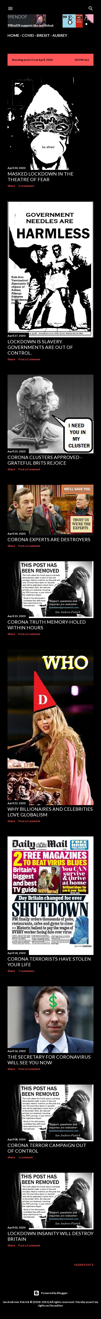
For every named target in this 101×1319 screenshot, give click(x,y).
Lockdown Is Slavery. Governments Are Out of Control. (40, 347)
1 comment (25, 1157)
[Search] (90, 7)
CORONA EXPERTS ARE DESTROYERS (49, 539)
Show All (82, 59)
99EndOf (17, 16)
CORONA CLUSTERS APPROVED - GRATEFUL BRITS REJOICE (45, 460)
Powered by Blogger (54, 1293)
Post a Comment (29, 359)
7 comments (26, 971)
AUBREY (59, 35)
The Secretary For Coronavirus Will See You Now (49, 1059)
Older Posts (83, 1264)
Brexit (43, 35)
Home (13, 35)
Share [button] (11, 186)
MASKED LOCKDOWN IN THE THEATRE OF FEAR (41, 176)
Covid (28, 35)
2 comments (26, 186)
